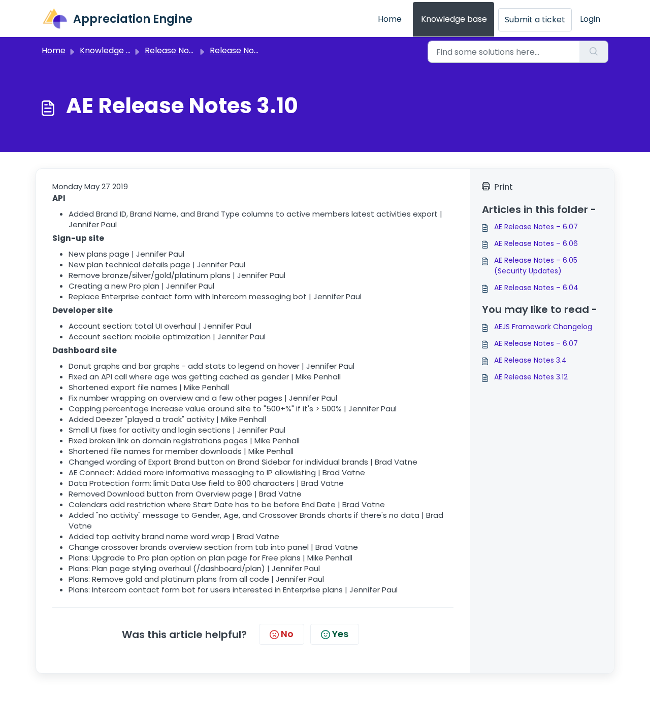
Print (503, 187)
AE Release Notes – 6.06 (536, 243)
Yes (340, 633)
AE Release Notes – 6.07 (536, 227)
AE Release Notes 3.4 (530, 360)
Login (590, 19)
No (287, 633)
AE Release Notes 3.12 (531, 377)
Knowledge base (454, 19)
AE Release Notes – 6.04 (536, 288)
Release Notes (238, 50)
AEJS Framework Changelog (543, 327)
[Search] (593, 52)
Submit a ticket (535, 19)
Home (390, 19)
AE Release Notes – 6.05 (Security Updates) (535, 265)
